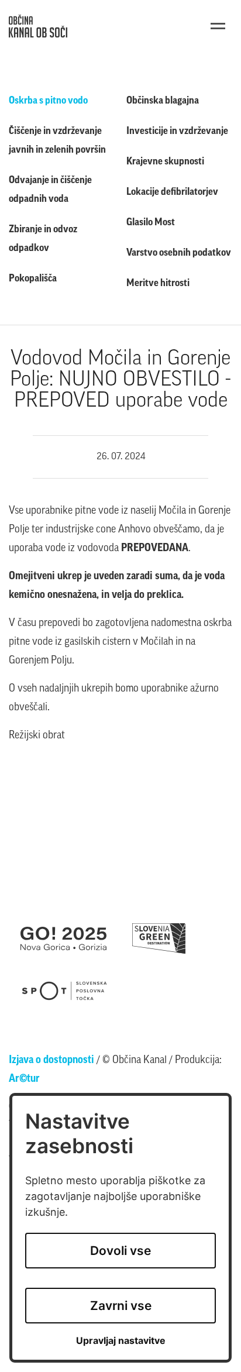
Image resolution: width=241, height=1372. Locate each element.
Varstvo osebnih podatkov (178, 253)
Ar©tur (24, 1079)
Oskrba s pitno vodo (48, 101)
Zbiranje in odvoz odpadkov (43, 239)
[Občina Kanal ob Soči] (38, 26)
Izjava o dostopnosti (51, 1060)
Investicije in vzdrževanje (177, 131)
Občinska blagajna (162, 101)
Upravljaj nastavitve (121, 1340)
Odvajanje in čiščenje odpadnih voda (50, 190)
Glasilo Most (150, 223)
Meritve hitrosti (158, 283)
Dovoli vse (120, 1250)
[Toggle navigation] (218, 26)
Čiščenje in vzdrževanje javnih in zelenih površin (57, 140)
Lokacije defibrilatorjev (172, 192)
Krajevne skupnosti (165, 162)
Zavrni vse (121, 1305)
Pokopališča (33, 279)
